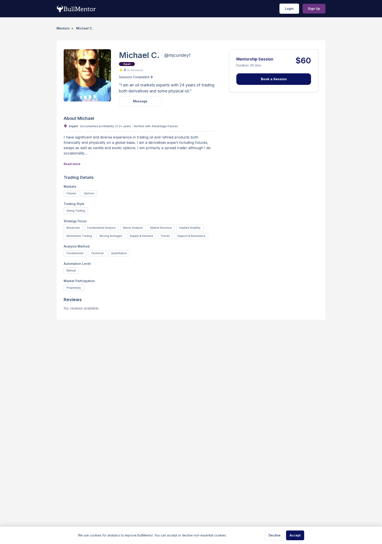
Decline (275, 535)
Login (289, 8)
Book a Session (274, 79)
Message (140, 101)
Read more (72, 164)
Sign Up (314, 8)
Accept (295, 535)
